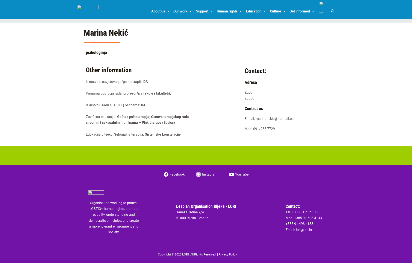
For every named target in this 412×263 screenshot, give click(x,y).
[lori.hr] (88, 11)
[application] (167, 11)
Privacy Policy (227, 254)
